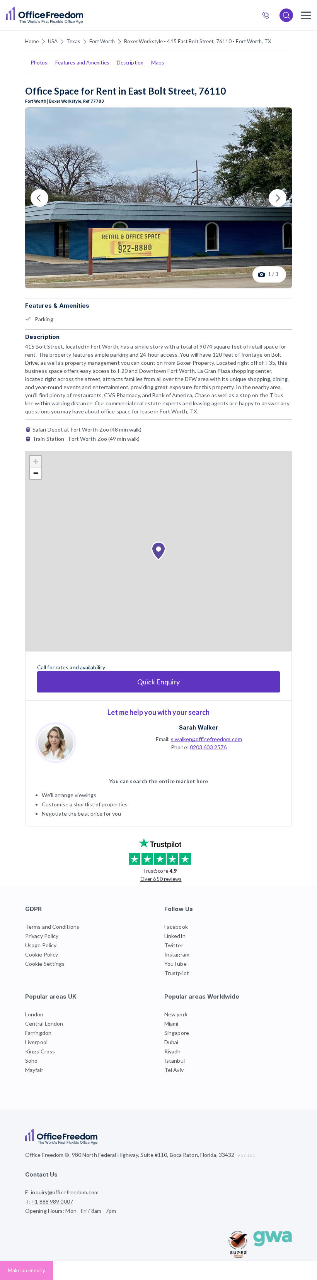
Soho (31, 1060)
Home (32, 41)
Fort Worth (102, 41)
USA (53, 41)
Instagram (176, 954)
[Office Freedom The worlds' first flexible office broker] (44, 15)
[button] (158, 551)
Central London (44, 1023)
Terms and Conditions (52, 926)
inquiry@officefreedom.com (65, 1192)
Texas (73, 41)
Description (130, 62)
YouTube (175, 963)
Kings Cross (40, 1051)
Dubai (171, 1042)
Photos (39, 62)
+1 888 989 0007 (269, 16)
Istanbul (174, 1060)
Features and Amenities (82, 62)
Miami (171, 1023)
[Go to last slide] (39, 198)
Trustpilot (176, 973)
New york (175, 1014)
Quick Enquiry (158, 681)
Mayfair (34, 1070)
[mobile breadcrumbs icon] (306, 15)
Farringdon (38, 1032)
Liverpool (36, 1042)
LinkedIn (175, 936)
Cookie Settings (45, 963)
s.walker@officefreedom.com (206, 739)
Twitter (173, 945)
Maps (157, 62)
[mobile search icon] (286, 15)
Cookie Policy (41, 954)
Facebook (176, 926)
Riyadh (172, 1051)
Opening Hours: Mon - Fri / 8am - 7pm (70, 1210)
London (34, 1014)
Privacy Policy (41, 936)
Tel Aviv (174, 1070)
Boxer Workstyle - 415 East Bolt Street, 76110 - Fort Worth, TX (197, 41)
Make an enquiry (26, 1270)
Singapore (176, 1032)
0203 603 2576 (208, 747)
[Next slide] (277, 198)
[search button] (82, 15)
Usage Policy (40, 945)
